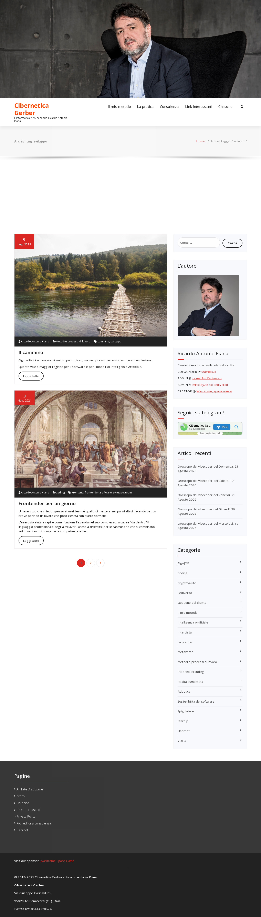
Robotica (184, 691)
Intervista (185, 632)
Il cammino (31, 352)
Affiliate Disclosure (30, 789)
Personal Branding (191, 672)
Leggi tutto (31, 376)
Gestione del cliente (192, 602)
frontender (92, 492)
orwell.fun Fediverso (207, 378)
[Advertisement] (130, 191)
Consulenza (169, 106)
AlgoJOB (183, 563)
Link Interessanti (198, 106)
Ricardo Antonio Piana (34, 341)
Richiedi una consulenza (34, 823)
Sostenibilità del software (196, 701)
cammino (103, 341)
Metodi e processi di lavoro (73, 341)
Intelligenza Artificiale (193, 622)
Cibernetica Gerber (31, 109)
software (106, 492)
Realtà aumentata (190, 682)
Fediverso (185, 593)
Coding (60, 492)
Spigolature (186, 711)
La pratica (145, 106)
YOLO (182, 741)
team (128, 492)
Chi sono (225, 106)
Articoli (21, 796)
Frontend (78, 492)
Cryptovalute (187, 583)
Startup (183, 721)
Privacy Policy (26, 816)
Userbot (184, 731)
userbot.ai (208, 372)
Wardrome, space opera (214, 391)
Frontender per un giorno (47, 503)
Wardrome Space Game (57, 861)
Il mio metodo (119, 106)
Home (200, 141)
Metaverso (186, 652)
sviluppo (116, 341)
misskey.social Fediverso (210, 385)
